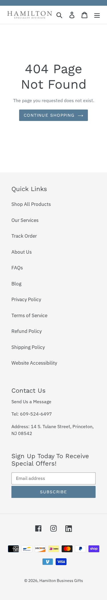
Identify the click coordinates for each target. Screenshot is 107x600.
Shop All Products (31, 204)
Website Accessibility (34, 363)
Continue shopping (49, 115)
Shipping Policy (28, 347)
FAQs (17, 268)
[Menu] (97, 14)
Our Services (25, 220)
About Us (21, 252)
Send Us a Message (31, 401)
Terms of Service (29, 315)
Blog (16, 284)
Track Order (24, 236)
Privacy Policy (26, 299)
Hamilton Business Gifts (61, 580)
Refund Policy (26, 331)
